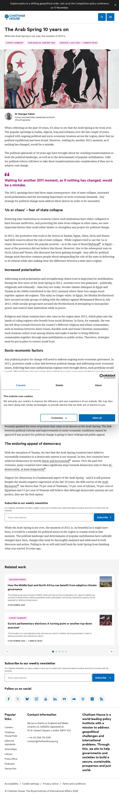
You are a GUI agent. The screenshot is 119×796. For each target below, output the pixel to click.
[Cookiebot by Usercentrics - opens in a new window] (101, 376)
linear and (55, 461)
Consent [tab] (20, 385)
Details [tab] (59, 385)
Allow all (97, 418)
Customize (57, 418)
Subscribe (102, 517)
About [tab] (98, 385)
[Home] (15, 17)
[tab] (53, 651)
